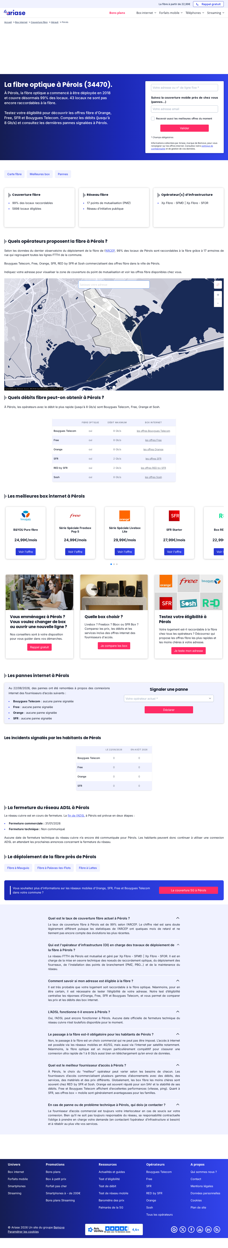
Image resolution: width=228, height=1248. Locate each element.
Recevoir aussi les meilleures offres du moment (184, 118)
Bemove (59, 1227)
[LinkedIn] (208, 1229)
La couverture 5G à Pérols (188, 890)
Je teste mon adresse (188, 650)
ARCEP (110, 250)
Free (149, 1179)
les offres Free (153, 440)
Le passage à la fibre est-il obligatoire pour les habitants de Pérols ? (101, 1034)
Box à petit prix (56, 1179)
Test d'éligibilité (109, 1179)
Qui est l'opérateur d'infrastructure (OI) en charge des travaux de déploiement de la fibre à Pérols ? (111, 947)
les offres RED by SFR (153, 467)
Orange (151, 1200)
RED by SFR (154, 1193)
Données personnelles (205, 1193)
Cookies (196, 1200)
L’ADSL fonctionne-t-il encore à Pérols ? (79, 1012)
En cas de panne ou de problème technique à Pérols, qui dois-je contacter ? (106, 1105)
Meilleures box (40, 174)
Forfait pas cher (56, 1186)
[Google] (174, 1229)
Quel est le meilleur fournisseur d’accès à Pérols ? (87, 1065)
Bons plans (53, 1172)
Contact (196, 1179)
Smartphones (16, 1186)
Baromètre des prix (111, 1200)
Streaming (14, 1193)
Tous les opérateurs (159, 1214)
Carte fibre (14, 174)
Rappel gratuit (39, 647)
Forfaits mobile (18, 1179)
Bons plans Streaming (60, 1200)
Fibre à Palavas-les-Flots (54, 868)
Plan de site (198, 1207)
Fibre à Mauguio (18, 868)
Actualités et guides (112, 1172)
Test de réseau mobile (113, 1193)
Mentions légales (202, 1186)
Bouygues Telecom (159, 1172)
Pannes (63, 174)
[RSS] (217, 1229)
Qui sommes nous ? (204, 1172)
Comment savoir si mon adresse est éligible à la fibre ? (90, 981)
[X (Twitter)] (183, 1229)
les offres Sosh (153, 477)
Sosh (149, 1207)
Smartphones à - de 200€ (63, 1193)
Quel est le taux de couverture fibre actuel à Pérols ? (89, 918)
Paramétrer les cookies (23, 1231)
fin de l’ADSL (76, 815)
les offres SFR (153, 458)
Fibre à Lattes (88, 868)
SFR (148, 1186)
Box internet (16, 1172)
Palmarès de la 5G (111, 1207)
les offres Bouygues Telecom (153, 430)
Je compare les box (114, 645)
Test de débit (107, 1186)
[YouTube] (200, 1229)
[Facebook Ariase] (191, 1229)
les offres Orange (153, 449)
